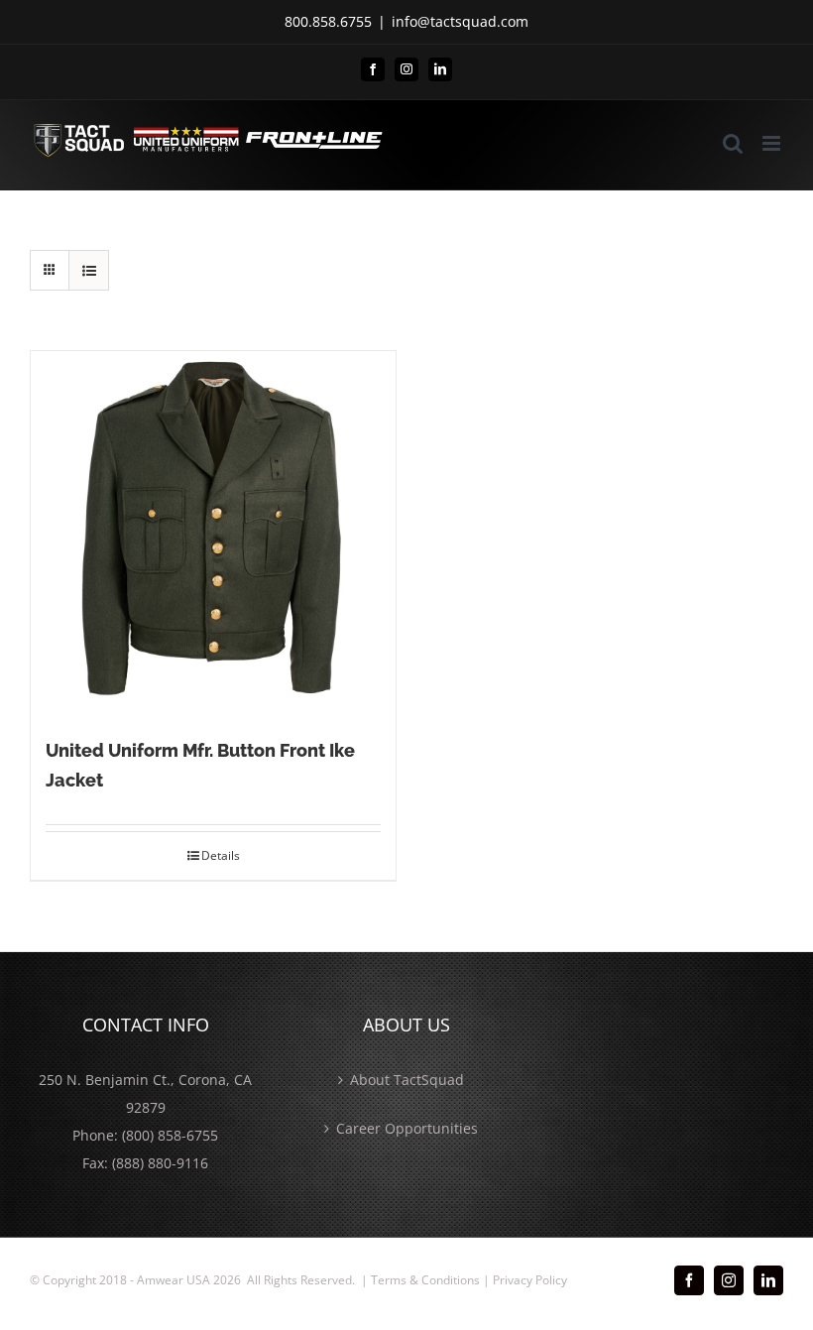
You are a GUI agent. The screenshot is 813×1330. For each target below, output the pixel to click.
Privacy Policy (530, 1279)
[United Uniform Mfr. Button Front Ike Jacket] (213, 533)
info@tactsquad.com (460, 21)
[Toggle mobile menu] (772, 143)
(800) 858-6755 (170, 1135)
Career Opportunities (407, 1128)
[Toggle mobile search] (733, 143)
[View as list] (88, 270)
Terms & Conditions (425, 1279)
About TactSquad (407, 1079)
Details (220, 855)
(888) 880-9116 (160, 1162)
